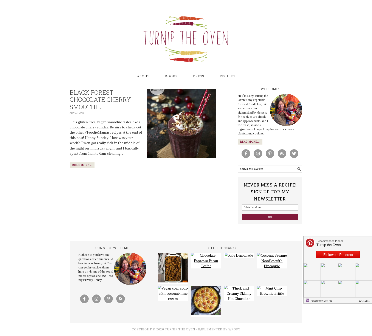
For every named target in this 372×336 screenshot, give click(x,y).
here (81, 271)
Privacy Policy (92, 280)
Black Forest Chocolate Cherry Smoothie (100, 99)
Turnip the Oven (186, 38)
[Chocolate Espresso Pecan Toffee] (206, 260)
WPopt (234, 329)
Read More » (82, 165)
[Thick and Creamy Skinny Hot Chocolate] (239, 293)
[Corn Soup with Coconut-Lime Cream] (173, 293)
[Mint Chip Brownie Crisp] (272, 291)
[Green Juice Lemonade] (239, 255)
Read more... (250, 141)
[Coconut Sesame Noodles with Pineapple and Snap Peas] (272, 260)
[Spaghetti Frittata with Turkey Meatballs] (206, 301)
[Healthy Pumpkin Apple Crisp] (173, 268)
